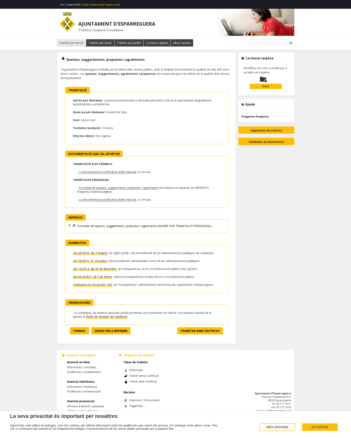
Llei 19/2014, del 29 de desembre (95, 269)
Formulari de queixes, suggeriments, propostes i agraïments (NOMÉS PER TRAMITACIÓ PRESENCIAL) (144, 226)
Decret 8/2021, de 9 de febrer (92, 277)
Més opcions (277, 427)
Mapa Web (74, 4)
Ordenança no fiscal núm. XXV (92, 285)
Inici (62, 4)
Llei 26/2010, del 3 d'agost (90, 253)
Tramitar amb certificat (200, 331)
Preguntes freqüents (255, 116)
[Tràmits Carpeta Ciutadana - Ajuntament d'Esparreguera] (67, 22)
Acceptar (319, 427)
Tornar (79, 331)
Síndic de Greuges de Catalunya (106, 316)
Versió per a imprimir (110, 331)
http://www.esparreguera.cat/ (101, 4)
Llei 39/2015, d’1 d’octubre (90, 261)
